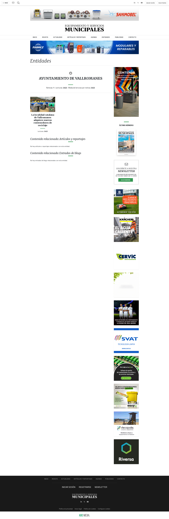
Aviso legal (78, 509)
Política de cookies (90, 509)
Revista (55, 479)
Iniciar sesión (150, 3)
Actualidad (65, 479)
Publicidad (109, 479)
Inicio (46, 479)
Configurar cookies (104, 509)
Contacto (121, 479)
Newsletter (101, 487)
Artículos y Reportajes (83, 479)
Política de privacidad (66, 509)
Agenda (99, 479)
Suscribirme (125, 180)
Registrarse (162, 3)
